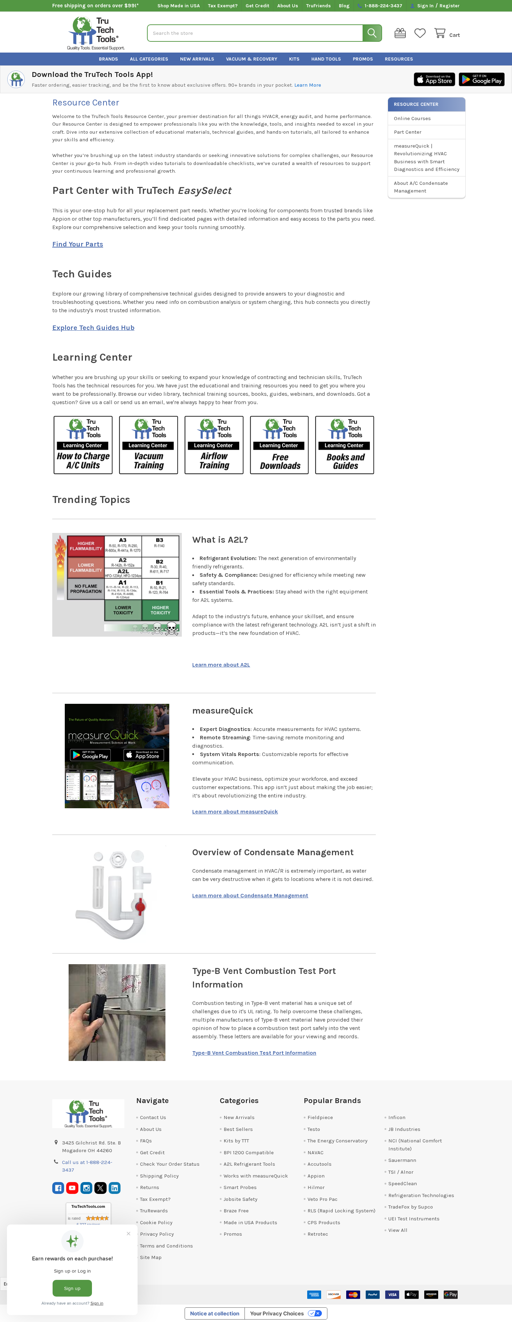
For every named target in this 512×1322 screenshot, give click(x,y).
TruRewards (154, 1210)
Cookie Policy (156, 1222)
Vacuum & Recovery (251, 59)
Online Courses (412, 118)
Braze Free (236, 1210)
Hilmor (316, 1187)
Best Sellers (238, 1129)
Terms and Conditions (166, 1246)
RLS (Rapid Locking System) (341, 1210)
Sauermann (402, 1160)
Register (450, 6)
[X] (100, 1188)
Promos (363, 59)
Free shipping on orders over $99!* (95, 5)
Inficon (396, 1117)
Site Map (151, 1257)
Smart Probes (240, 1187)
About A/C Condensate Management (421, 187)
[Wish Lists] (421, 33)
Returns (149, 1187)
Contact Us (153, 1117)
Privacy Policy (157, 1234)
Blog (344, 6)
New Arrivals (197, 59)
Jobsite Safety (240, 1199)
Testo (314, 1129)
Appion (316, 1176)
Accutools (320, 1164)
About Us (287, 6)
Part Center (407, 132)
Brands (108, 59)
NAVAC (316, 1152)
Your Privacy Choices (277, 1313)
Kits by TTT (236, 1141)
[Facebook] (58, 1188)
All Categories (149, 59)
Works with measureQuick (256, 1176)
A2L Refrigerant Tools (249, 1164)
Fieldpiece (320, 1117)
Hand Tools (326, 59)
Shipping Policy (159, 1176)
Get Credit (257, 6)
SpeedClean (402, 1183)
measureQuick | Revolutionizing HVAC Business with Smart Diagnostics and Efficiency (426, 158)
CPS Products (324, 1222)
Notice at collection (214, 1313)
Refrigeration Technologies (421, 1195)
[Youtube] (72, 1188)
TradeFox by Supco (410, 1207)
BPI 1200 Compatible (249, 1152)
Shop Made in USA (178, 6)
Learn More (307, 85)
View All (398, 1230)
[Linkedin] (115, 1188)
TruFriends (318, 6)
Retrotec (318, 1234)
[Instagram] (86, 1188)
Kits (294, 59)
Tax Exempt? (223, 6)
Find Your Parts (77, 244)
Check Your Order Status (170, 1164)
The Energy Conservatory (337, 1141)
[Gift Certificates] (402, 33)
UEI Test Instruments (414, 1218)
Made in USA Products (250, 1222)
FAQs (146, 1141)
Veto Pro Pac (323, 1199)
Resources (399, 59)
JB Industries (404, 1129)
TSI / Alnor (400, 1172)
